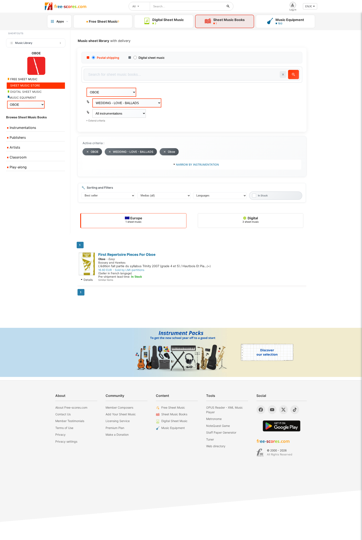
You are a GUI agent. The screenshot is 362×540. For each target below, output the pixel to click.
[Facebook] (260, 409)
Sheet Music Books (174, 414)
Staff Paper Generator (221, 432)
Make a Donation (117, 434)
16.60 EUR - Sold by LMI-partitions (121, 270)
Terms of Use (64, 428)
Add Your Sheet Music (121, 414)
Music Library (23, 42)
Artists (14, 147)
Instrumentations (22, 128)
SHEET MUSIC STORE (24, 85)
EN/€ (308, 6)
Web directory (215, 446)
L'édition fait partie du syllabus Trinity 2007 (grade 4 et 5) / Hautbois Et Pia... (154, 266)
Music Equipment (173, 428)
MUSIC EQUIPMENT (22, 97)
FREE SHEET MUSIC (23, 79)
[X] (283, 409)
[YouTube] (272, 409)
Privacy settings (66, 441)
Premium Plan (115, 428)
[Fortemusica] (260, 452)
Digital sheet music (151, 57)
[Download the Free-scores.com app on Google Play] (281, 425)
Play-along (18, 167)
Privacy (60, 434)
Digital (250, 219)
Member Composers (119, 407)
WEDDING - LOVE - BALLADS (133, 151)
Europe (133, 219)
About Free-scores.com (71, 407)
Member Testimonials (69, 421)
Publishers (17, 137)
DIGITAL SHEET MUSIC (25, 91)
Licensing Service (118, 421)
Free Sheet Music (173, 407)
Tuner (210, 439)
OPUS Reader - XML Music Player (224, 410)
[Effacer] (283, 74)
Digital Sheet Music (174, 421)
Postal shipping (108, 57)
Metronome (214, 419)
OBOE (94, 151)
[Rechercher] (228, 6)
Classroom (18, 157)
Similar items (105, 279)
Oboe (171, 151)
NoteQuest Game (218, 426)
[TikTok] (294, 409)
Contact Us (63, 414)
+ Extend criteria (95, 120)
